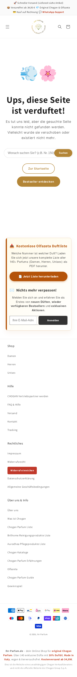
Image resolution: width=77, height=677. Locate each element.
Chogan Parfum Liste (20, 527)
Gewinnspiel (14, 586)
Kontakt (12, 421)
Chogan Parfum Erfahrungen (24, 560)
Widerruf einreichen (22, 470)
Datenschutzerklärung (21, 478)
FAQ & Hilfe (14, 404)
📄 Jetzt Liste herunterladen (38, 276)
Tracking (12, 430)
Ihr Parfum (42, 634)
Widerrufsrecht (16, 461)
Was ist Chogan (16, 518)
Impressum (14, 453)
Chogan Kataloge (17, 552)
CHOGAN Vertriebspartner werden (27, 396)
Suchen (63, 153)
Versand (12, 413)
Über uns (13, 510)
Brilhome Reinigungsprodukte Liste (28, 535)
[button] (7, 27)
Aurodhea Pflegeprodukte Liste (26, 544)
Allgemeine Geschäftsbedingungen (28, 486)
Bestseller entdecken (38, 181)
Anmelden (53, 320)
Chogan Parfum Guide (20, 577)
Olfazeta (12, 569)
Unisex (11, 372)
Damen (11, 356)
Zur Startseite (38, 168)
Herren (11, 364)
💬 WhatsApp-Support (51, 12)
